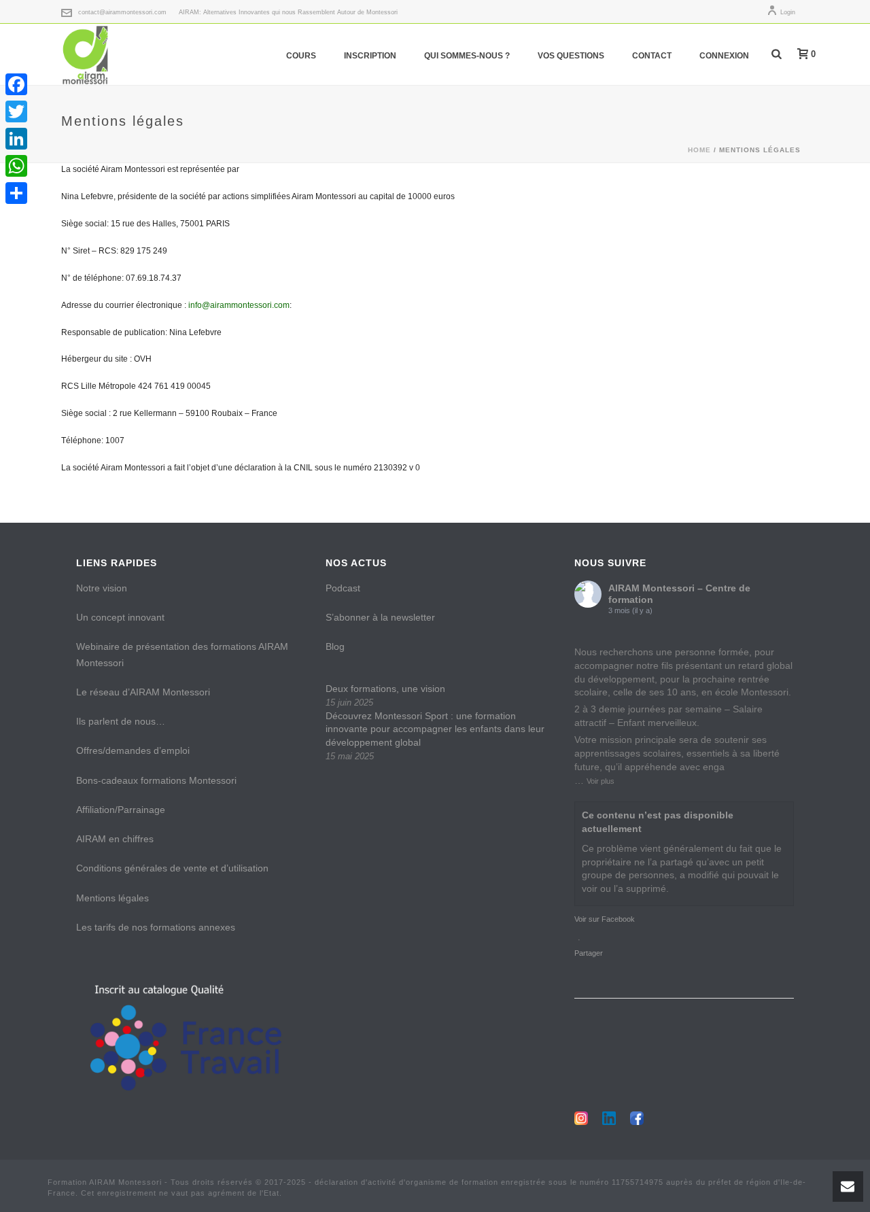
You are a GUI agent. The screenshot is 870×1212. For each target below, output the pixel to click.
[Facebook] (16, 84)
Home (699, 150)
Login (787, 12)
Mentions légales (112, 898)
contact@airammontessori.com (122, 12)
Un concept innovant (120, 617)
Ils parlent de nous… (120, 721)
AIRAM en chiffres (115, 838)
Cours (301, 55)
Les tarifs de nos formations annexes (155, 927)
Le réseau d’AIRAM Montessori (143, 692)
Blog (335, 646)
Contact (652, 55)
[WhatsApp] (16, 165)
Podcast (343, 588)
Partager (588, 953)
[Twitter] (16, 111)
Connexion (724, 55)
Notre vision (101, 588)
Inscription (370, 55)
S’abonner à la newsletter (380, 617)
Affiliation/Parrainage (120, 809)
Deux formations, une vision (385, 688)
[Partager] (16, 193)
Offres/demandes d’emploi (133, 750)
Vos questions (571, 55)
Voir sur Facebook (604, 919)
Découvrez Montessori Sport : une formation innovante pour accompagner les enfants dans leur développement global (435, 729)
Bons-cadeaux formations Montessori (156, 780)
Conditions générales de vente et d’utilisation (172, 868)
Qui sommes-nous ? (467, 55)
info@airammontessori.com (239, 305)
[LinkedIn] (16, 138)
